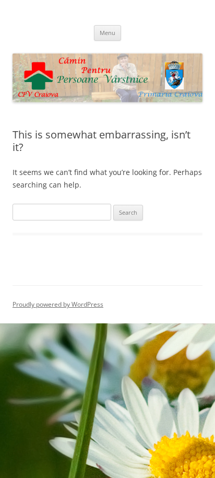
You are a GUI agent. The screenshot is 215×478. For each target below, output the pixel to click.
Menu (107, 33)
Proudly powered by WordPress (58, 304)
